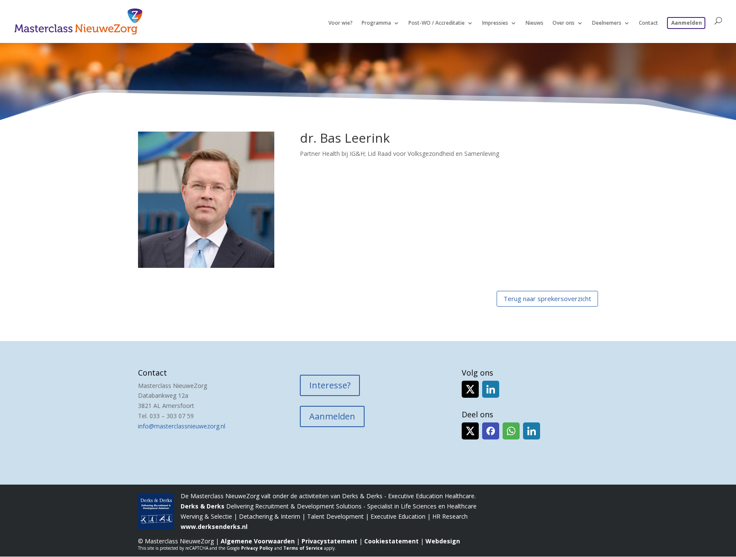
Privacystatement (329, 541)
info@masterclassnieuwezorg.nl (181, 426)
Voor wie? (340, 23)
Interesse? (330, 385)
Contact (648, 23)
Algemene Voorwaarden (258, 541)
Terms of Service (303, 548)
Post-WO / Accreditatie (436, 23)
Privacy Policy (257, 548)
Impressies (495, 23)
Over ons (563, 23)
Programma (376, 23)
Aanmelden (686, 23)
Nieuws (534, 23)
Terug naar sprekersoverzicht (547, 298)
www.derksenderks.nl (214, 527)
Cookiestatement (391, 541)
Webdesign (443, 541)
